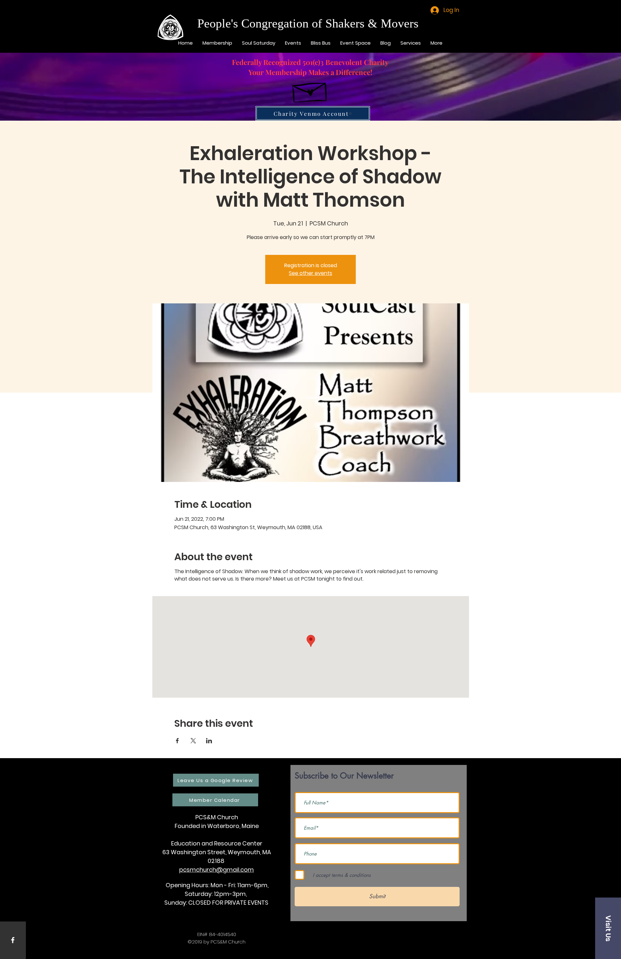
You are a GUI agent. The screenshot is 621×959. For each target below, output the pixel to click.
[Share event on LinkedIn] (209, 740)
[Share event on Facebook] (177, 740)
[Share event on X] (193, 740)
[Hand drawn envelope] (310, 89)
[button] (608, 928)
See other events (310, 273)
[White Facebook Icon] (13, 940)
